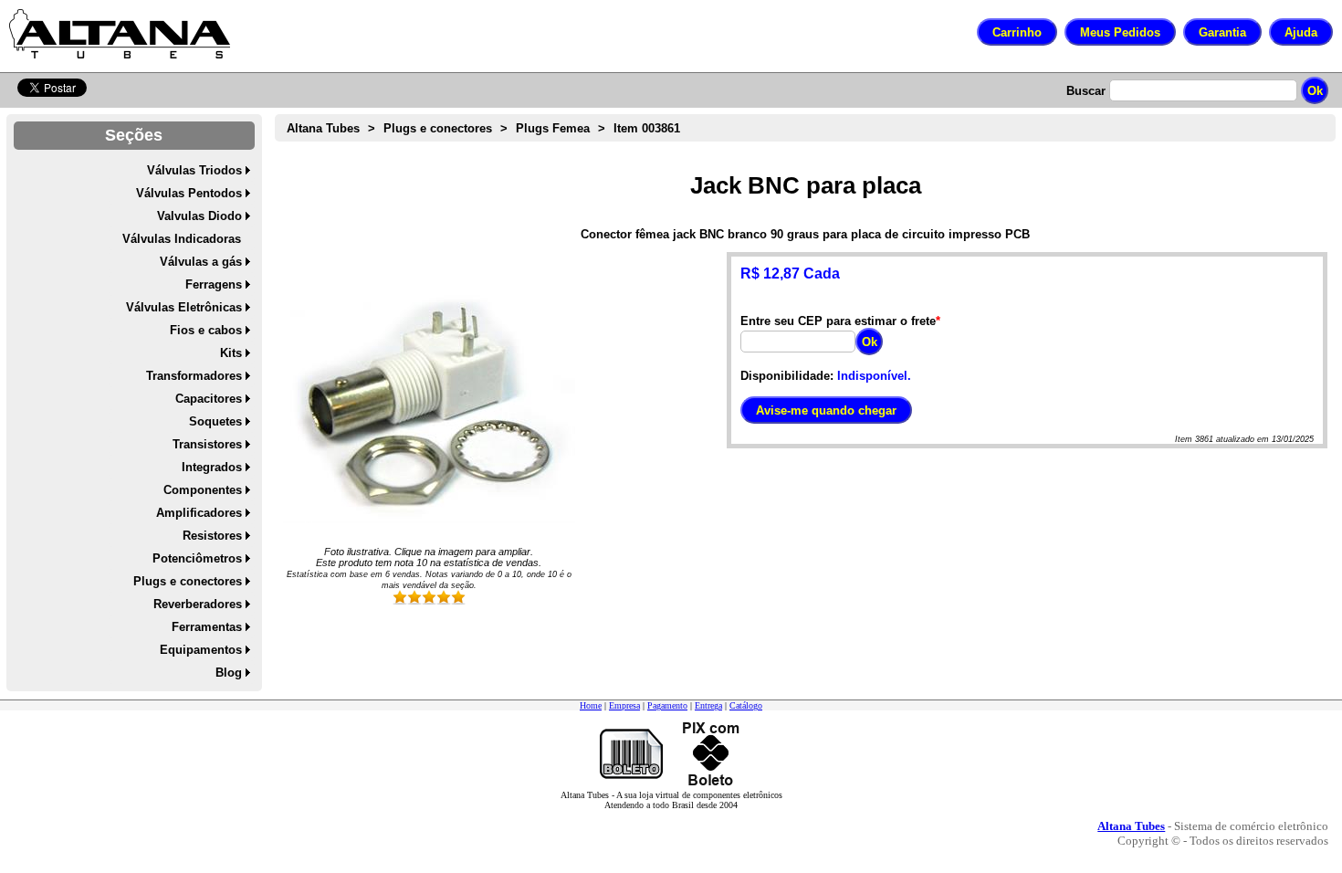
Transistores (207, 444)
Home (591, 705)
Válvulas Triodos (194, 170)
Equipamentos (201, 650)
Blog (228, 672)
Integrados (212, 467)
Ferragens (213, 284)
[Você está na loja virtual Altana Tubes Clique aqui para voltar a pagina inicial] (119, 34)
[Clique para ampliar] (429, 398)
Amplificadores (199, 513)
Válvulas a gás (201, 261)
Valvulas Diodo (199, 216)
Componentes (202, 490)
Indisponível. (874, 376)
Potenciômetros (197, 558)
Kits (231, 353)
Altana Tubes (323, 128)
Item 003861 (646, 128)
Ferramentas (207, 627)
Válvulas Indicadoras (181, 239)
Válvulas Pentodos (189, 193)
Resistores (212, 535)
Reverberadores (197, 604)
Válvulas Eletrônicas (184, 307)
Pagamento (667, 705)
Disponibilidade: (787, 376)
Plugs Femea (553, 128)
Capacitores (208, 398)
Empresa (624, 705)
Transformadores (194, 376)
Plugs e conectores (187, 581)
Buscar (1086, 91)
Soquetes (215, 421)
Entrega (708, 705)
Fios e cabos (206, 330)
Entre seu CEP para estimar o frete (838, 321)
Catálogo (745, 705)
